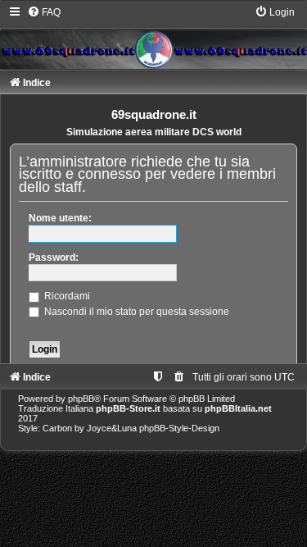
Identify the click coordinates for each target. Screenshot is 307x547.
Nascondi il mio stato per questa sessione (135, 311)
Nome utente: (60, 218)
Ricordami (66, 296)
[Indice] (153, 37)
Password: (54, 257)
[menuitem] (44, 12)
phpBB (81, 398)
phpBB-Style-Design (179, 428)
